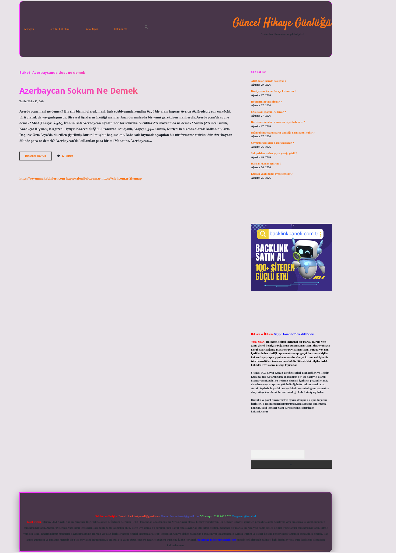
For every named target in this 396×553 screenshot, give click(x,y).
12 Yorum (67, 155)
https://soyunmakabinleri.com (42, 178)
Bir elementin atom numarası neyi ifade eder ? (278, 122)
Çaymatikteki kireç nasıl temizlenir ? (272, 142)
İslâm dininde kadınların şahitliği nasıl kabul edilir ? (283, 132)
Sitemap (135, 178)
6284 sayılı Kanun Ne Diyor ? (268, 111)
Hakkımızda (120, 28)
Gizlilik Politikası (60, 28)
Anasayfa (29, 28)
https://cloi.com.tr (115, 178)
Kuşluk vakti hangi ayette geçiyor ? (272, 173)
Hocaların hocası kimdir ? (266, 101)
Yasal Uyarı (92, 28)
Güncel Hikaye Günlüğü (282, 23)
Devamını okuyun (38, 157)
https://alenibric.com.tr (83, 178)
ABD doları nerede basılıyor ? (268, 80)
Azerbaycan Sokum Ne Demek (78, 90)
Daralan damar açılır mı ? (266, 163)
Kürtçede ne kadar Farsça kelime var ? (273, 91)
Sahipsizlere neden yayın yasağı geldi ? (274, 153)
